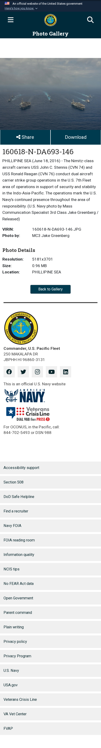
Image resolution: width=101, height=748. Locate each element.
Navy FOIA (12, 525)
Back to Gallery (50, 289)
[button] (22, 8)
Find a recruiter (16, 511)
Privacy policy (15, 641)
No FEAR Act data (19, 583)
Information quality (19, 554)
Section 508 (13, 482)
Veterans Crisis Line (20, 699)
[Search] (90, 20)
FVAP (8, 728)
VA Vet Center (15, 714)
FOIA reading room (19, 540)
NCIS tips (11, 569)
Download (75, 137)
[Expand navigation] (10, 20)
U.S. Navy (11, 670)
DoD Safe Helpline (19, 496)
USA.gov (11, 685)
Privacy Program (17, 656)
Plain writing (14, 627)
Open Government (18, 598)
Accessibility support (21, 467)
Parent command (18, 612)
